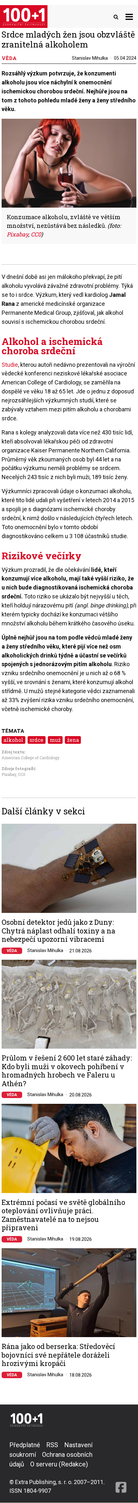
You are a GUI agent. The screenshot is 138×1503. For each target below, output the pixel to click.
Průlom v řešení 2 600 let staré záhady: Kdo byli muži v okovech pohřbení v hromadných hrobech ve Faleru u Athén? (67, 1071)
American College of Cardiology (30, 757)
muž (55, 739)
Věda (12, 951)
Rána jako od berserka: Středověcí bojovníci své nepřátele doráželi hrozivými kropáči (58, 1355)
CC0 (21, 774)
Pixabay (9, 774)
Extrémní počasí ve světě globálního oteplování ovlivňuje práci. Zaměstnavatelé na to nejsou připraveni (63, 1215)
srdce (36, 739)
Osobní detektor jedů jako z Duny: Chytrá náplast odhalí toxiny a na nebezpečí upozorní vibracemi (58, 930)
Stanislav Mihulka (90, 58)
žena (73, 739)
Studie (10, 364)
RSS (52, 1445)
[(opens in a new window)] (121, 1467)
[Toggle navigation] (129, 16)
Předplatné (24, 1445)
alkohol (13, 739)
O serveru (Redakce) (59, 1464)
